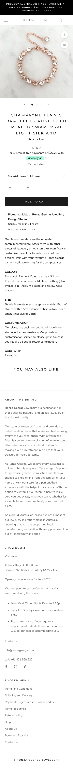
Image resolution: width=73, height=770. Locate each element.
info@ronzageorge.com (19, 650)
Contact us (11, 641)
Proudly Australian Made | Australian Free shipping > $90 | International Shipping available (36, 7)
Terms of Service (15, 709)
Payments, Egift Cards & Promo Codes (29, 702)
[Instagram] (15, 666)
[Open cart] (67, 20)
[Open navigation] (6, 19)
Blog (8, 722)
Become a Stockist (16, 735)
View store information (21, 229)
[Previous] (24, 104)
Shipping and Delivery (18, 695)
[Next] (48, 104)
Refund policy (13, 715)
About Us (11, 729)
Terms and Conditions (18, 689)
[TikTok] (25, 666)
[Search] (60, 20)
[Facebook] (6, 666)
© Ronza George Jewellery (37, 759)
